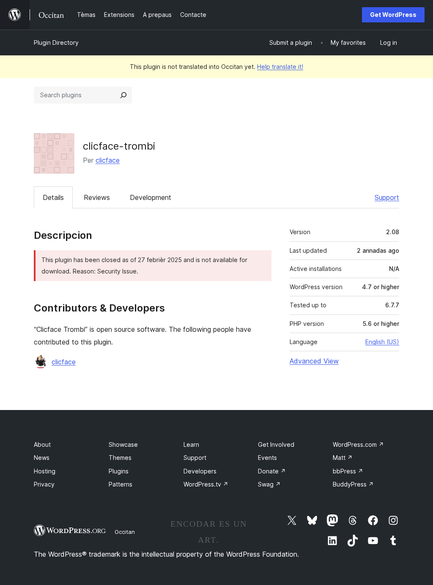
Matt (343, 457)
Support (387, 197)
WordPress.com (358, 444)
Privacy (44, 484)
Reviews (97, 197)
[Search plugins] (123, 95)
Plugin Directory (56, 42)
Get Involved (276, 444)
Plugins (119, 471)
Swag (269, 484)
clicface (108, 160)
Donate (272, 471)
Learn (191, 444)
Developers (200, 471)
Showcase (123, 444)
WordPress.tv (206, 484)
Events (267, 457)
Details (53, 197)
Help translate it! (280, 66)
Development (150, 197)
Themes (120, 457)
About (42, 444)
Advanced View (314, 361)
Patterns (120, 484)
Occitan (125, 531)
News (41, 457)
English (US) (382, 341)
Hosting (44, 471)
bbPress (348, 471)
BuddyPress (353, 484)
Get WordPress (393, 14)
